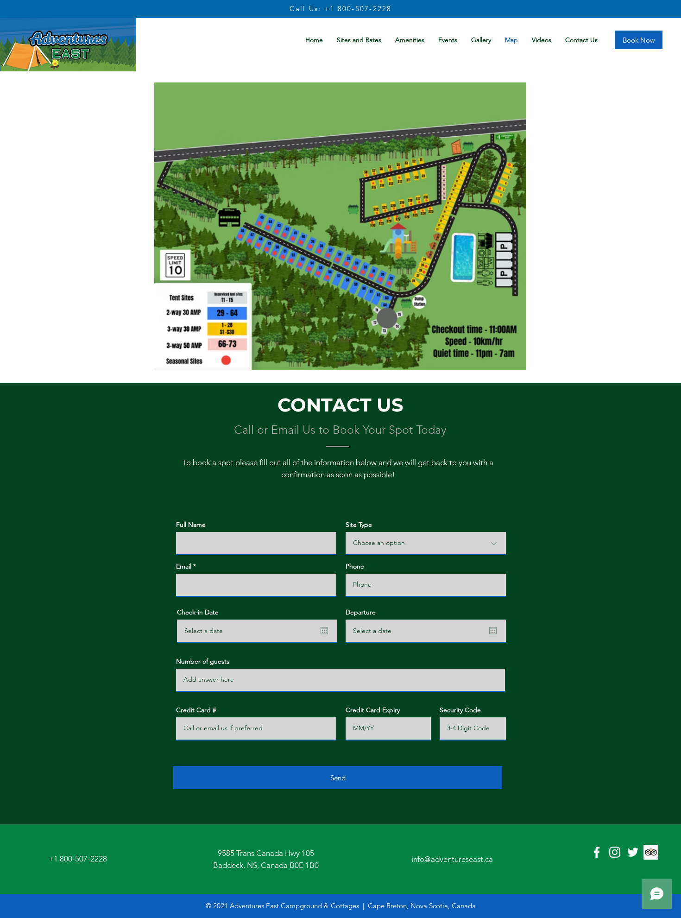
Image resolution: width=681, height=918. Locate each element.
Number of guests (202, 661)
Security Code (460, 710)
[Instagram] (614, 852)
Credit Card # (196, 710)
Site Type (359, 524)
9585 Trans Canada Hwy (260, 853)
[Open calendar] (324, 630)
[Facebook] (596, 852)
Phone (355, 566)
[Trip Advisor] (650, 852)
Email (183, 566)
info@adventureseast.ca (452, 859)
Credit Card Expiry (373, 710)
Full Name (191, 524)
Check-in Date (198, 612)
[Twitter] (632, 852)
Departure (361, 612)
